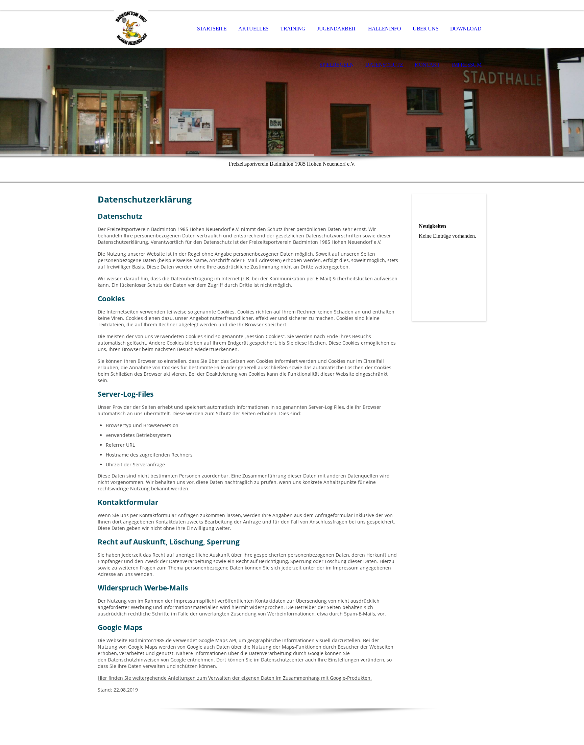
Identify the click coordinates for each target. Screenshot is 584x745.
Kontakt (427, 65)
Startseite (212, 28)
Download (465, 28)
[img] (131, 29)
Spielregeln (336, 65)
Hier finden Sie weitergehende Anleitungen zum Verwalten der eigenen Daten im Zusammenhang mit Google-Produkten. (235, 678)
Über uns (425, 28)
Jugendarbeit (336, 28)
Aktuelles (253, 28)
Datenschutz (384, 65)
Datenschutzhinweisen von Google (147, 659)
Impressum (466, 65)
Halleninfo (384, 28)
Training (292, 28)
